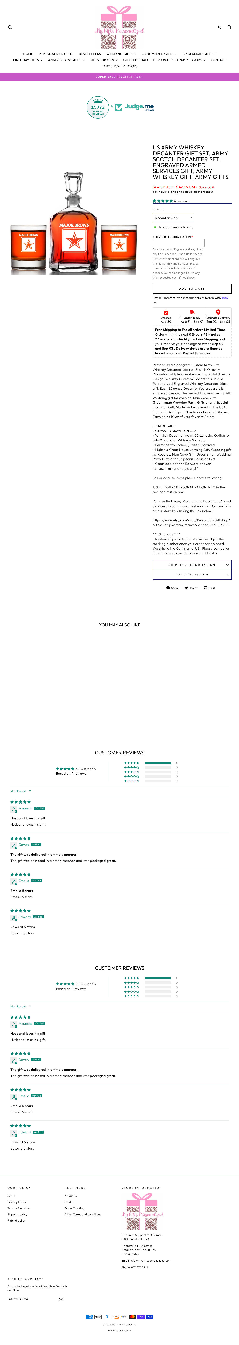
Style (158, 210)
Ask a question (192, 574)
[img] (20, 802)
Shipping (176, 191)
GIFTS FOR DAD (135, 60)
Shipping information (192, 565)
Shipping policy (17, 1214)
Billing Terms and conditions (83, 1214)
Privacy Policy (16, 1202)
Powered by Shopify (119, 1330)
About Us (71, 1196)
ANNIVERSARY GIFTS (64, 60)
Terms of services (18, 1208)
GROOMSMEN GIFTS (158, 54)
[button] (163, 201)
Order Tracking (74, 1208)
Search (12, 1196)
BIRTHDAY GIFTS (26, 60)
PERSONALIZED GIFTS (56, 54)
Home (28, 54)
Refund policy (16, 1220)
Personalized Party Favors (177, 60)
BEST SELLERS (90, 54)
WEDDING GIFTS (119, 54)
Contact (218, 60)
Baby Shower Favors (119, 66)
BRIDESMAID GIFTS (198, 54)
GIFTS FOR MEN (102, 60)
